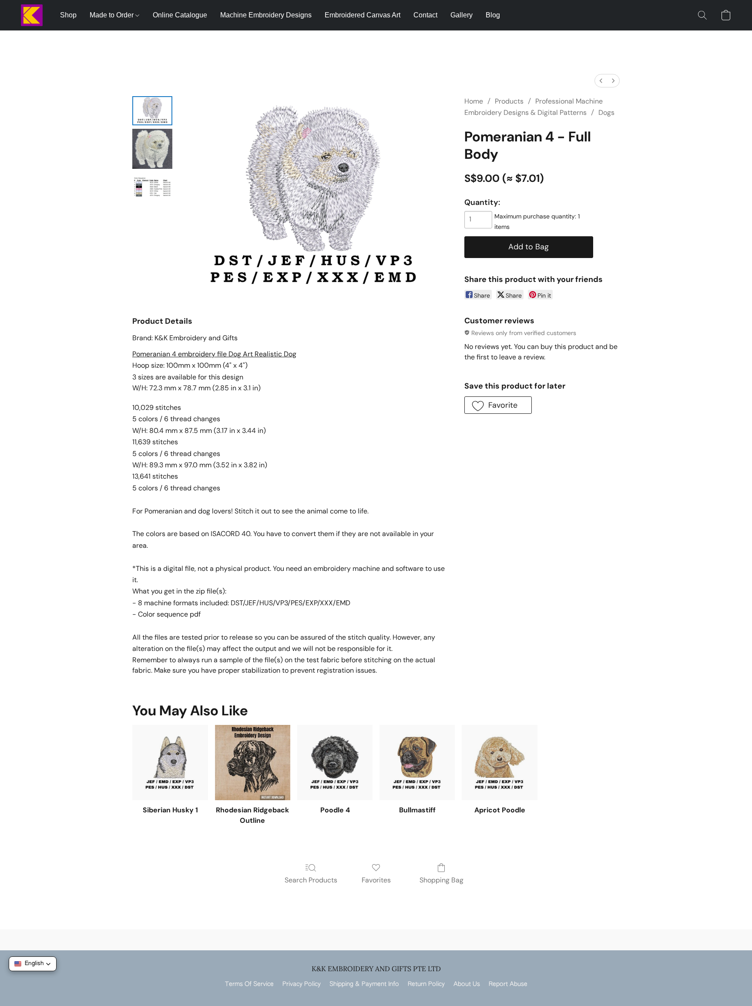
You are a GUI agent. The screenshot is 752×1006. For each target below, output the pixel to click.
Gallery (461, 15)
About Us (466, 984)
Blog (493, 15)
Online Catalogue (180, 15)
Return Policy (426, 984)
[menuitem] (601, 80)
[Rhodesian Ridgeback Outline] (252, 762)
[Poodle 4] (335, 762)
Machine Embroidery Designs (266, 15)
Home (473, 101)
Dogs (606, 112)
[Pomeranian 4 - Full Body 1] (152, 149)
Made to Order (112, 15)
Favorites (376, 880)
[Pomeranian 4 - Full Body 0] (152, 110)
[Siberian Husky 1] (170, 762)
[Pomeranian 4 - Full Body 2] (152, 186)
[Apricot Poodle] (499, 762)
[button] (32, 15)
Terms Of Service (249, 984)
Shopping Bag (441, 880)
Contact (425, 15)
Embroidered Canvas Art (362, 15)
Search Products (311, 880)
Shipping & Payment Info (364, 984)
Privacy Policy (301, 984)
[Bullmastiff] (417, 762)
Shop (68, 15)
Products (509, 101)
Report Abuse (508, 984)
